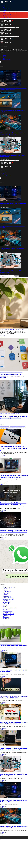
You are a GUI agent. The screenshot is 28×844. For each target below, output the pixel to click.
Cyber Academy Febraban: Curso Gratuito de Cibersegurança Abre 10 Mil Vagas (14, 476)
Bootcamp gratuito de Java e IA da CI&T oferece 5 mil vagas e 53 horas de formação (13, 88)
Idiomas (5, 605)
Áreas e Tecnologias (5, 426)
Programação (19, 372)
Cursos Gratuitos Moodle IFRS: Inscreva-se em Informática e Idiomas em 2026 (13, 503)
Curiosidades (6, 427)
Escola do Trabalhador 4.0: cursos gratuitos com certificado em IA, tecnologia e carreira (13, 531)
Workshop (6, 618)
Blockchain (12, 426)
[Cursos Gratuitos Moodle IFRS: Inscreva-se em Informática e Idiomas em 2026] (10, 500)
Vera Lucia (4, 510)
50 (2, 835)
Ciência (1, 427)
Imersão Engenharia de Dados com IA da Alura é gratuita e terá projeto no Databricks (13, 417)
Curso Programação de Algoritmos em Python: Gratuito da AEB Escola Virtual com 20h (13, 448)
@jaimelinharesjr (3, 838)
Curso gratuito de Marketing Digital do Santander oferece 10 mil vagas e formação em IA (14, 722)
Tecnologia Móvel (8, 614)
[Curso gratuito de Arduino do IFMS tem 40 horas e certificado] (10, 107)
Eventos (9, 413)
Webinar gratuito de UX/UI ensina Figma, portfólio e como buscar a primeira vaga (14, 696)
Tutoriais (6, 617)
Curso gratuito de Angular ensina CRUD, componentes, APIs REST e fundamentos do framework (12, 376)
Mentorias (6, 609)
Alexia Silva (4, 335)
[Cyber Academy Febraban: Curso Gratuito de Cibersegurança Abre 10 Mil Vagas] (10, 473)
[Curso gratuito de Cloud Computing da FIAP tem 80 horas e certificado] (10, 152)
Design (24, 427)
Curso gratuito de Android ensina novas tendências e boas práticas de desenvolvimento (13, 644)
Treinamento (20, 329)
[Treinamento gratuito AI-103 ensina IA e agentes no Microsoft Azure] (10, 667)
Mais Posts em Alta (4, 428)
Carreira (23, 426)
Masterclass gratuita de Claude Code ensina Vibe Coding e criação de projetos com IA (13, 749)
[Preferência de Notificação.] (0, 839)
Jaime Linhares (5, 650)
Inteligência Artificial (12, 329)
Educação (6, 602)
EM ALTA (1, 424)
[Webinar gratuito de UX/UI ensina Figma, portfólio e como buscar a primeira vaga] (10, 693)
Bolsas (15, 426)
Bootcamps (19, 426)
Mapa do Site (11, 838)
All (0, 426)
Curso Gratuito (3, 329)
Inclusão (5, 606)
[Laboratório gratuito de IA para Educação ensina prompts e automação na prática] (10, 130)
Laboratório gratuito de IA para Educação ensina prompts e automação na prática (12, 133)
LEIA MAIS (2, 337)
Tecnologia (7, 612)
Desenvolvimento (11, 372)
